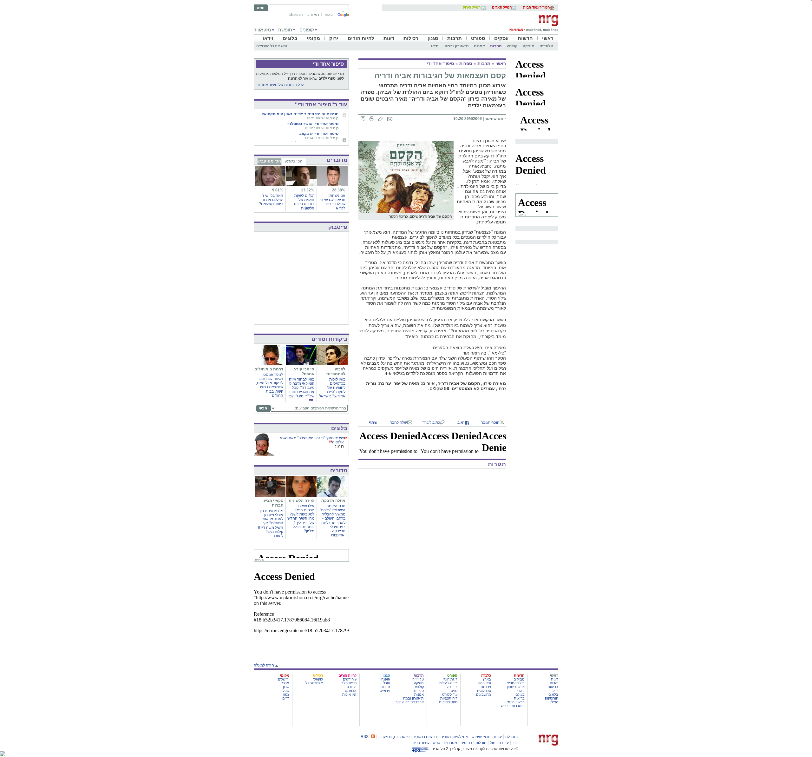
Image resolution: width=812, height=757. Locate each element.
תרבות (454, 38)
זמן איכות (349, 694)
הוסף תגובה (490, 422)
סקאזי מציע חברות (273, 503)
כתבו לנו (511, 736)
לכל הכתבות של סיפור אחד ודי (280, 85)
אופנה (385, 679)
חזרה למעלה (264, 665)
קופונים (306, 29)
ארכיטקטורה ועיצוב (410, 702)
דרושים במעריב (425, 736)
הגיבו (460, 422)
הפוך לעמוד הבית (536, 7)
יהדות (554, 683)
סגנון (433, 38)
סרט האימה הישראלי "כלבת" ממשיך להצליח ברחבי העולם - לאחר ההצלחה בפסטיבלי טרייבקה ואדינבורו (332, 520)
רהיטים (466, 742)
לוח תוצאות (448, 698)
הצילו (554, 702)
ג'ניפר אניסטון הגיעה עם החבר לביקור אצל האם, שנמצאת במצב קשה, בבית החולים (269, 385)
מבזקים (519, 679)
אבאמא (351, 691)
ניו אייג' (385, 691)
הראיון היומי (516, 702)
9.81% (277, 190)
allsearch (296, 15)
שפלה (284, 691)
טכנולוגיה (484, 691)
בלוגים (290, 38)
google (343, 15)
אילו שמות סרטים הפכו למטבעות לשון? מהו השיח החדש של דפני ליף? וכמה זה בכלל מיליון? (300, 518)
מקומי (313, 38)
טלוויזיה (546, 46)
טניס (454, 691)
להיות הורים (361, 38)
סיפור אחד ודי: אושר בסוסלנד (312, 124)
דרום (285, 698)
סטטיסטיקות (448, 702)
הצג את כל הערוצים (271, 46)
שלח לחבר (398, 422)
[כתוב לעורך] (380, 118)
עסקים (501, 38)
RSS (365, 736)
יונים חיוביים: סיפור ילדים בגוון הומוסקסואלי (299, 114)
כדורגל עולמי (447, 683)
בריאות (552, 687)
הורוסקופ (551, 698)
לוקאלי (318, 679)
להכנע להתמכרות (335, 371)
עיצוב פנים (421, 742)
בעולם (520, 694)
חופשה (285, 29)
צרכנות (486, 687)
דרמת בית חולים (268, 369)
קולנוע (512, 46)
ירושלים (283, 679)
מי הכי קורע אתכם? (304, 371)
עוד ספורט (449, 694)
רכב (515, 742)
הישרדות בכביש (513, 706)
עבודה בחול (499, 742)
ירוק (333, 38)
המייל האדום (502, 7)
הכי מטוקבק (269, 161)
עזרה (498, 736)
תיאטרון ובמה (457, 46)
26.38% (338, 190)
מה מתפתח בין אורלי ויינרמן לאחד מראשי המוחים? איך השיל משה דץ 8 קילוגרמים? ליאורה (270, 523)
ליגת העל (450, 679)
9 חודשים (350, 679)
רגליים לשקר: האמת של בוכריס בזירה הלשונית (304, 201)
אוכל (386, 683)
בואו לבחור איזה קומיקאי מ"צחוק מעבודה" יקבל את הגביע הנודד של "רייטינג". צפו (301, 387)
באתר (328, 15)
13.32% (307, 190)
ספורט (478, 38)
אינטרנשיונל (314, 683)
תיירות (385, 687)
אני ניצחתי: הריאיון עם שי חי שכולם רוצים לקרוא (332, 201)
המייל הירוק (472, 7)
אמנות (479, 46)
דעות (388, 38)
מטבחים (450, 742)
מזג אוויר (262, 29)
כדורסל (452, 687)
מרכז (285, 683)
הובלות (481, 742)
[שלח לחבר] (389, 118)
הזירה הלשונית (301, 500)
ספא (436, 742)
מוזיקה (528, 46)
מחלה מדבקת (333, 500)
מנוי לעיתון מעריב (454, 736)
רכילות (410, 38)
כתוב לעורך (431, 422)
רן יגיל (339, 446)
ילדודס (352, 687)
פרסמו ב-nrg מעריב (393, 736)
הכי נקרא (294, 161)
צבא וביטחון (516, 687)
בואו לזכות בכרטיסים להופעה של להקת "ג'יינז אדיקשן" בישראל (332, 387)
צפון (286, 694)
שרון (286, 687)
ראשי (547, 38)
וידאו (268, 38)
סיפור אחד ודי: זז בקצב (318, 133)
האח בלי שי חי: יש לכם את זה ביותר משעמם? (271, 199)
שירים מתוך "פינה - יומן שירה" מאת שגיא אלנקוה (312, 440)
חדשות (525, 38)
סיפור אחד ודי (440, 63)
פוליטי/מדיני (516, 683)
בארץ (520, 691)
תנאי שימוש (481, 736)
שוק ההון (484, 683)
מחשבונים (483, 694)
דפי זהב (313, 15)
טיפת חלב (349, 683)
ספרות (495, 46)
